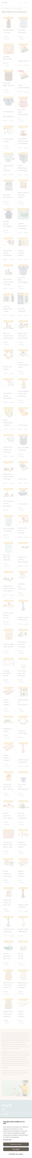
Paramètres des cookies (16, 1154)
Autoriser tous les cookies (16, 1144)
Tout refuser (16, 1149)
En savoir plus (7, 1139)
